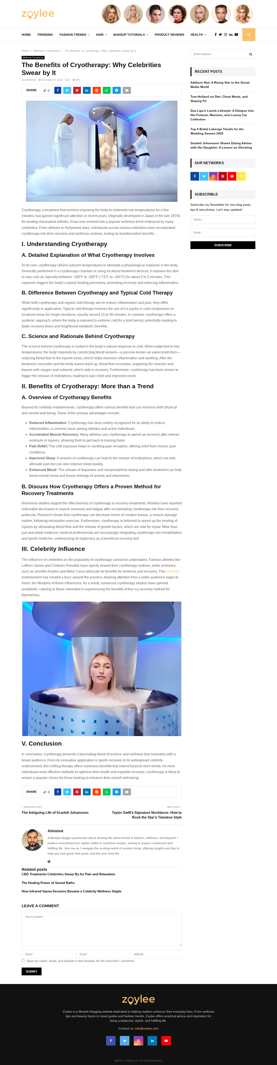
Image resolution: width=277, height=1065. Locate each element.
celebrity (172, 571)
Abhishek (30, 79)
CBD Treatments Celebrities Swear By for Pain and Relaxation (68, 874)
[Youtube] (237, 34)
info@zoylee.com (147, 1028)
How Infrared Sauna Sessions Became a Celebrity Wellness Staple (71, 891)
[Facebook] (217, 34)
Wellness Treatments (33, 57)
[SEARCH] (250, 54)
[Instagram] (226, 34)
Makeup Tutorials (129, 34)
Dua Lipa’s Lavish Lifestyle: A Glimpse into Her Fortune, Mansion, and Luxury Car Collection (222, 115)
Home (26, 34)
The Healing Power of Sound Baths (48, 883)
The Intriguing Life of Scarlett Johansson (55, 812)
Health (197, 34)
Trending (45, 34)
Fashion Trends (73, 34)
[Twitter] (221, 34)
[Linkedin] (232, 34)
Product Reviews (169, 34)
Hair (99, 34)
